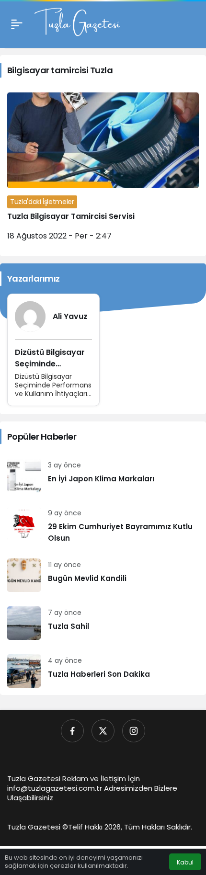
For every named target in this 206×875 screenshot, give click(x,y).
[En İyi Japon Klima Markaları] (103, 476)
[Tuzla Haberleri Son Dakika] (103, 671)
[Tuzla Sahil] (103, 623)
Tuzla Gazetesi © (37, 827)
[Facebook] (72, 730)
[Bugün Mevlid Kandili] (103, 575)
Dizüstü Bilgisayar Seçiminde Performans (50, 364)
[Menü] (16, 24)
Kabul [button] (185, 862)
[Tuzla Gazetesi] (77, 23)
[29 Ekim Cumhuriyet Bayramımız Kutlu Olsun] (103, 525)
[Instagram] (133, 730)
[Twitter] (103, 730)
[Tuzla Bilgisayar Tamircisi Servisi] (103, 170)
